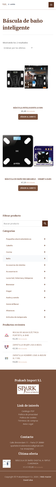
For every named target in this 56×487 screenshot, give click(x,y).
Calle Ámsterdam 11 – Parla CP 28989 (27, 442)
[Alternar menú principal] (51, 4)
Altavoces (26, 310)
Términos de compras (28, 420)
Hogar (26, 291)
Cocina (26, 252)
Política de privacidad (28, 414)
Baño (26, 258)
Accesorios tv (26, 271)
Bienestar (26, 284)
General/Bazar (12, 304)
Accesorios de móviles (26, 265)
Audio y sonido (26, 297)
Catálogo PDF (28, 411)
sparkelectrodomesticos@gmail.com (26, 445)
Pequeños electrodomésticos (26, 239)
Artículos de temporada (26, 317)
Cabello (26, 245)
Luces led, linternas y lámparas (26, 278)
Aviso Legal (28, 423)
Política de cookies (28, 417)
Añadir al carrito (28, 117)
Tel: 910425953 (27, 448)
